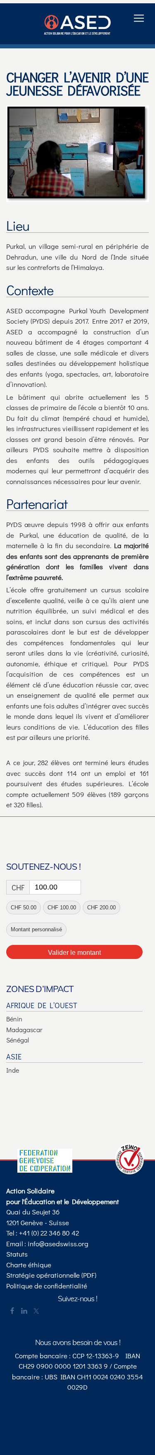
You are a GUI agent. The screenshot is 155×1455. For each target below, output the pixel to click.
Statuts (17, 1254)
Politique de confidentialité (46, 1285)
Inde (12, 1070)
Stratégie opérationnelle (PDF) (51, 1275)
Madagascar (24, 1029)
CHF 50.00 (23, 907)
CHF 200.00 (101, 907)
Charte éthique (28, 1264)
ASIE (13, 1056)
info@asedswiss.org (58, 1243)
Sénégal (17, 1039)
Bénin (14, 1018)
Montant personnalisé (36, 929)
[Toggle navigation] (138, 18)
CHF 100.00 (62, 907)
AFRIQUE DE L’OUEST (41, 1005)
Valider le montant (74, 952)
